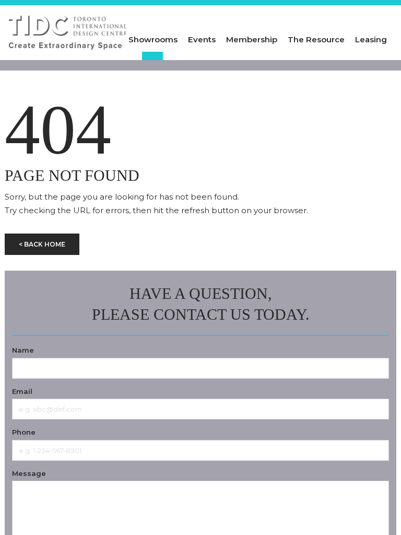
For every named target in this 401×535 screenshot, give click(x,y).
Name (23, 350)
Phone (24, 432)
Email (22, 391)
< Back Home (42, 244)
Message (29, 473)
